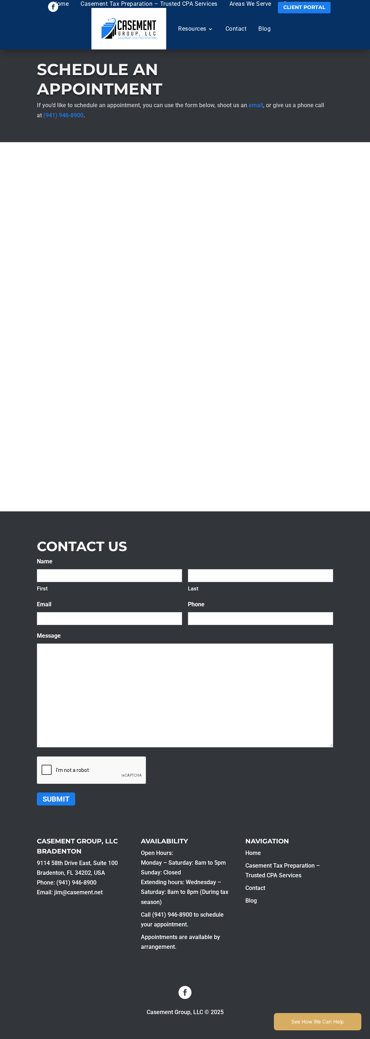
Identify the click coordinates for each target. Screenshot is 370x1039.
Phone (196, 604)
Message (49, 635)
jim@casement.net (78, 892)
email (256, 105)
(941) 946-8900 (63, 115)
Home (61, 3)
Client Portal (304, 7)
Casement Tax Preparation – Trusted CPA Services (149, 3)
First (42, 588)
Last (193, 588)
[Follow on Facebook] (53, 7)
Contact (236, 28)
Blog (264, 28)
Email (44, 604)
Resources (192, 28)
